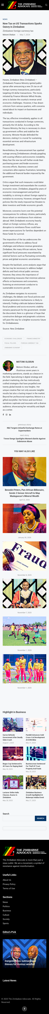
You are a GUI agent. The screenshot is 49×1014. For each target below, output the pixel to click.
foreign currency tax (29, 343)
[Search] (46, 5)
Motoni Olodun (9, 35)
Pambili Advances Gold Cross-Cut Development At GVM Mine (35, 737)
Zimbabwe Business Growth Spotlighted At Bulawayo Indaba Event (35, 794)
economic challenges (13, 339)
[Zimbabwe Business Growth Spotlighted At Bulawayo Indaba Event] (36, 782)
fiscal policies (10, 343)
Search (6, 814)
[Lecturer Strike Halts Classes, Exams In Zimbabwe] (13, 782)
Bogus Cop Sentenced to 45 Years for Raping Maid (12, 765)
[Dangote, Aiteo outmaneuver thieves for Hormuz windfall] (24, 953)
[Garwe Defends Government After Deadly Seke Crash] (13, 724)
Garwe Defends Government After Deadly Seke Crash (12, 737)
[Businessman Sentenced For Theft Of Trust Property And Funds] (36, 753)
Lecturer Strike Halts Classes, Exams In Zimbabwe (11, 794)
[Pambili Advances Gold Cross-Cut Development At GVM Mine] (36, 724)
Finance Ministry (33, 339)
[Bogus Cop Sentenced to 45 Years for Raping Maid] (13, 753)
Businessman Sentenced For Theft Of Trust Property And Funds (35, 766)
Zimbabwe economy (12, 348)
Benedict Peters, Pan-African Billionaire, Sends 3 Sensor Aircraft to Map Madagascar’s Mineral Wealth (24, 493)
